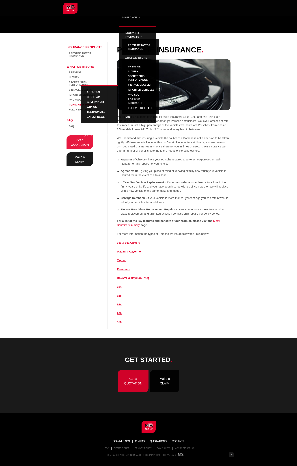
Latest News (96, 117)
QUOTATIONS (158, 441)
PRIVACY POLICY (143, 448)
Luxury (133, 71)
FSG (107, 448)
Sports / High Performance (138, 78)
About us (90, 76)
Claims (208, 117)
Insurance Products (132, 35)
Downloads (188, 117)
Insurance (130, 17)
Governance (96, 102)
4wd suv (133, 94)
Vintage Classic (139, 85)
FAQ (127, 117)
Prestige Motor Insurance (139, 47)
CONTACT (178, 441)
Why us (92, 107)
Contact (113, 135)
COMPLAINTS (163, 448)
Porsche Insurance (135, 101)
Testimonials (96, 112)
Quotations (92, 135)
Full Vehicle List (140, 108)
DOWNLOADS (121, 441)
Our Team (93, 97)
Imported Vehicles (141, 89)
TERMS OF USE (121, 448)
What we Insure (136, 57)
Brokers (166, 117)
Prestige (134, 66)
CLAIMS (140, 441)
